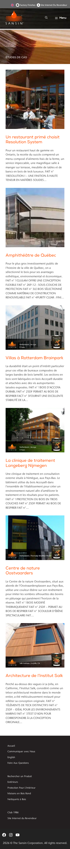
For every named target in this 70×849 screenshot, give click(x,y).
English (13, 5)
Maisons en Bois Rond (19, 793)
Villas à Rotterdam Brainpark (34, 357)
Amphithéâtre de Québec (31, 255)
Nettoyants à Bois (16, 799)
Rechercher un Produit (19, 776)
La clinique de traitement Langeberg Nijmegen (30, 463)
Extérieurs (12, 781)
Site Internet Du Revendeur (54, 5)
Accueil (11, 745)
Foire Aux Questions (18, 762)
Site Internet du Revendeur (22, 818)
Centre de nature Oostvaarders (23, 571)
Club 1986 (12, 812)
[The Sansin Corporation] (16, 17)
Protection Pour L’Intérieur (21, 787)
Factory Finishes (27, 5)
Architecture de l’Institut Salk (34, 675)
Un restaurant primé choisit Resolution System (33, 140)
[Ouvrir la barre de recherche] (46, 17)
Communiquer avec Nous (21, 751)
